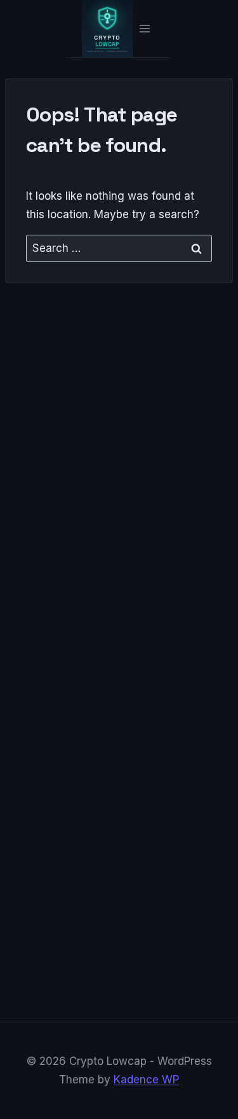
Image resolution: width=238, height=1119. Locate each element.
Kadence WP (146, 1079)
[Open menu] (144, 28)
